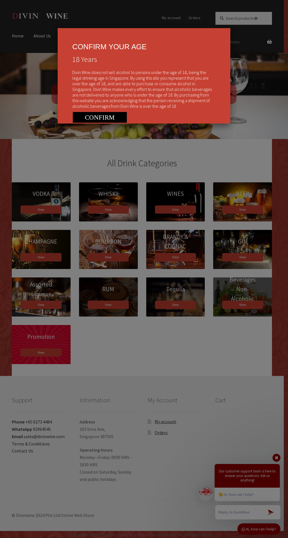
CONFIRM (99, 117)
